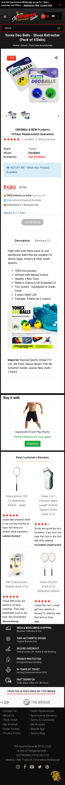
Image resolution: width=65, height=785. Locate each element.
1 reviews (28, 139)
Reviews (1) (42, 240)
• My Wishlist (10, 724)
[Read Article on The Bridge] (32, 702)
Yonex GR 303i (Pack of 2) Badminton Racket (48, 586)
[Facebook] (25, 767)
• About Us (8, 715)
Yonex (32, 148)
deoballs (33, 384)
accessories (19, 384)
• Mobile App (37, 728)
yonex (15, 380)
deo (22, 380)
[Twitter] (40, 767)
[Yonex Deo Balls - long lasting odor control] (32, 81)
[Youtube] (32, 767)
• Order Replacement (41, 711)
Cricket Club (46, 5)
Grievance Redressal (46, 759)
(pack (57, 380)
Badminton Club (31, 5)
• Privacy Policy (11, 733)
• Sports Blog (37, 733)
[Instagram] (18, 767)
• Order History (11, 728)
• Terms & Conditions (41, 720)
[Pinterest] (47, 767)
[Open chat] (56, 776)
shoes (37, 380)
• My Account (37, 724)
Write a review (46, 139)
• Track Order (9, 720)
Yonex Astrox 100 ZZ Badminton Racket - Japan (16, 501)
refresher (47, 380)
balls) (6, 384)
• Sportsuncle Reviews (43, 715)
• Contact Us (9, 711)
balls (29, 380)
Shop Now (32, 443)
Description (22, 240)
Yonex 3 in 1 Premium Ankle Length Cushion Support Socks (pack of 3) (48, 505)
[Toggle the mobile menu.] (5, 16)
